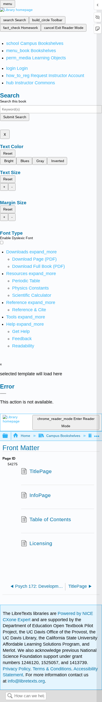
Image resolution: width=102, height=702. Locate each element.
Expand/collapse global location (97, 434)
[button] (22, 338)
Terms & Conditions (52, 668)
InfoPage (40, 495)
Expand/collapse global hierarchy (8, 436)
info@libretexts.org (25, 681)
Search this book (13, 101)
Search (9, 696)
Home (25, 436)
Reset (7, 153)
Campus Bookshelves (63, 436)
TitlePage (40, 471)
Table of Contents (50, 519)
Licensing (40, 543)
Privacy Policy (16, 668)
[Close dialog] (3, 393)
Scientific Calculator (31, 295)
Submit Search (14, 117)
